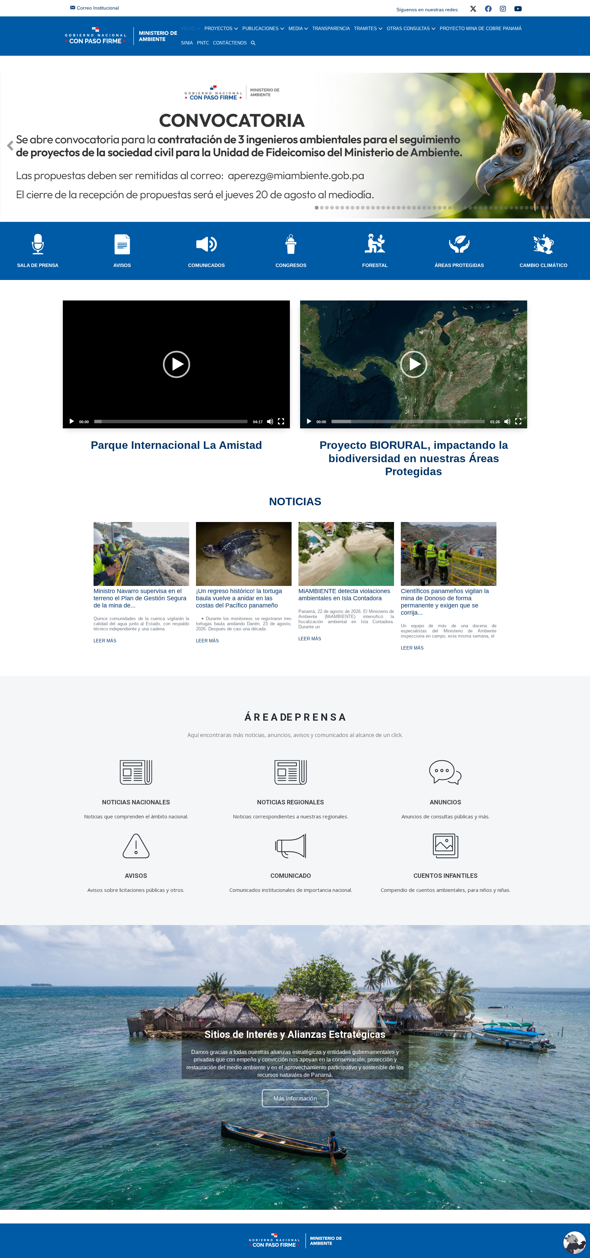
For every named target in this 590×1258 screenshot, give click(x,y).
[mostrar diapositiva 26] (445, 208)
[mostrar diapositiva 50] (568, 208)
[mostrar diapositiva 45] (542, 208)
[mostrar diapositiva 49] (562, 208)
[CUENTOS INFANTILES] (445, 845)
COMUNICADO (290, 875)
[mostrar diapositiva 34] (486, 208)
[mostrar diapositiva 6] (342, 208)
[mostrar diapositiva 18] (404, 208)
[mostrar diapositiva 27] (450, 208)
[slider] (171, 421)
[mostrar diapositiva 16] (393, 208)
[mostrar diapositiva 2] (322, 208)
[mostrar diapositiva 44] (537, 208)
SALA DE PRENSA (37, 265)
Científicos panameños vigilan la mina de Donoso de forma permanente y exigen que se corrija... (445, 602)
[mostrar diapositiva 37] (501, 208)
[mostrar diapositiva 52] (578, 208)
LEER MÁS (105, 640)
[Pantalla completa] (281, 421)
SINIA (187, 42)
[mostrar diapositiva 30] (465, 208)
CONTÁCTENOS (230, 42)
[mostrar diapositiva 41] (521, 208)
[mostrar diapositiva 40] (516, 208)
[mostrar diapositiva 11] (368, 208)
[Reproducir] (71, 421)
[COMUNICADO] (290, 845)
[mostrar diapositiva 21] (419, 208)
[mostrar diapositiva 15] (388, 208)
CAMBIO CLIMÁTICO (543, 265)
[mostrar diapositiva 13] (378, 208)
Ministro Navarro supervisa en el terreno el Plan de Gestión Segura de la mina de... (140, 598)
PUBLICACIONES (261, 28)
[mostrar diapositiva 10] (363, 208)
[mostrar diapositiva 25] (439, 208)
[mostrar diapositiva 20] (414, 208)
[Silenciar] (270, 421)
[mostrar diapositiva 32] (475, 208)
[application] (176, 364)
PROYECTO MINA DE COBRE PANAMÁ (481, 28)
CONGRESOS (291, 265)
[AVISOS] (136, 845)
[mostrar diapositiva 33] (480, 208)
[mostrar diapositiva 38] (506, 208)
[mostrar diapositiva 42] (527, 208)
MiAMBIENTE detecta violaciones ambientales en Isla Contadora (344, 595)
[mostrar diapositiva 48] (557, 208)
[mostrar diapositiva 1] (317, 208)
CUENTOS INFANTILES (445, 875)
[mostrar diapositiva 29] (460, 208)
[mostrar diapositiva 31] (470, 208)
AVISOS (122, 265)
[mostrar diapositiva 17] (399, 208)
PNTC (203, 42)
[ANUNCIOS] (445, 772)
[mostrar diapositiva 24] (434, 208)
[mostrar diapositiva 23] (429, 208)
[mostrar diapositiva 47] (552, 208)
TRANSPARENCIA (331, 28)
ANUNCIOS (445, 802)
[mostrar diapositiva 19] (409, 208)
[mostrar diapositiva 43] (532, 208)
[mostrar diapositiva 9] (358, 208)
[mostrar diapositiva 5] (337, 208)
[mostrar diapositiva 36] (496, 208)
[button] (253, 43)
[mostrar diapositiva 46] (547, 208)
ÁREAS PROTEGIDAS (459, 265)
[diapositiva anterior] (10, 145)
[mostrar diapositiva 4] (332, 208)
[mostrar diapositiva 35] (491, 208)
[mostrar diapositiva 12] (373, 208)
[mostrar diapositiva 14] (383, 208)
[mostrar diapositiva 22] (424, 208)
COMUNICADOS (206, 265)
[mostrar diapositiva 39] (511, 208)
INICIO (188, 28)
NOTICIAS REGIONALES (290, 802)
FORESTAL (375, 265)
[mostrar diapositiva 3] (327, 208)
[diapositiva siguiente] (580, 145)
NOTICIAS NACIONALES (136, 802)
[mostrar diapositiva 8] (352, 208)
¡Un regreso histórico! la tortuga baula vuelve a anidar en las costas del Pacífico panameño (239, 598)
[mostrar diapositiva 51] (573, 208)
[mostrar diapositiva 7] (347, 208)
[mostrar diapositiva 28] (455, 208)
